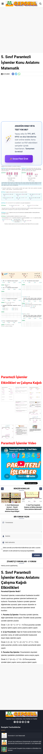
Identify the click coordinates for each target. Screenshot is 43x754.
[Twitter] (17, 722)
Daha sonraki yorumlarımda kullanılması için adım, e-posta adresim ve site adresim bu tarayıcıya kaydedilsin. (21, 549)
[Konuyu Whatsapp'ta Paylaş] (19, 74)
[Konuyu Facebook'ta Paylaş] (13, 74)
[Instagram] (20, 722)
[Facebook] (15, 722)
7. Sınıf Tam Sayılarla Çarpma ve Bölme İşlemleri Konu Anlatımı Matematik (33, 507)
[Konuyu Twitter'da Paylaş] (16, 74)
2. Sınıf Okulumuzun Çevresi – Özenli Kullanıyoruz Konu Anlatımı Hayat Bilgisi (12, 508)
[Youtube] (26, 722)
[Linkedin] (23, 722)
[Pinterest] (28, 722)
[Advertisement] (21, 30)
